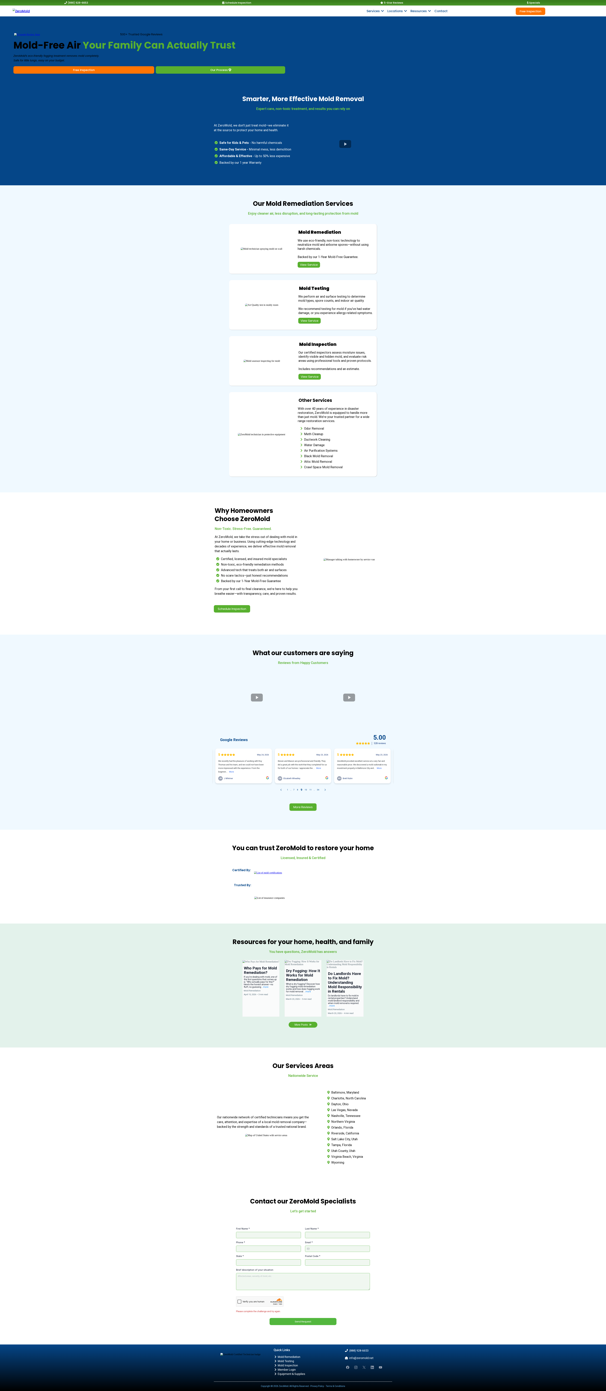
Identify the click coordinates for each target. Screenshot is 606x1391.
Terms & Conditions (335, 1386)
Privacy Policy (317, 1386)
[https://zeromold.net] (21, 11)
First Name (243, 1228)
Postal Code (312, 1256)
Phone (240, 1242)
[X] (364, 1367)
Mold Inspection (288, 1365)
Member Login (287, 1369)
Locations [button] (395, 11)
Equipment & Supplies (291, 1374)
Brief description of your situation (254, 1269)
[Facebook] (348, 1367)
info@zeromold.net (361, 1358)
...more (265, 987)
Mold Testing (286, 1361)
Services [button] (373, 11)
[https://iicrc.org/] (268, 872)
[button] (429, 11)
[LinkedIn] (372, 1367)
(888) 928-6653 (358, 1350)
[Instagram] (356, 1367)
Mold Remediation (289, 1357)
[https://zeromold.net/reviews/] (27, 34)
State (240, 1256)
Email (309, 1242)
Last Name (312, 1228)
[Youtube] (380, 1367)
